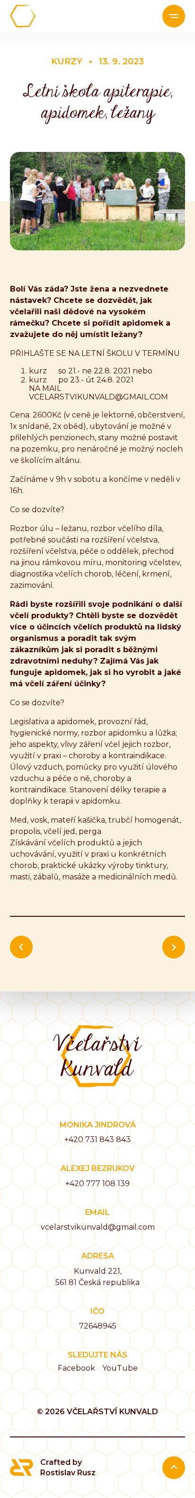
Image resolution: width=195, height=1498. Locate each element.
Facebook (76, 1368)
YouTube (120, 1368)
